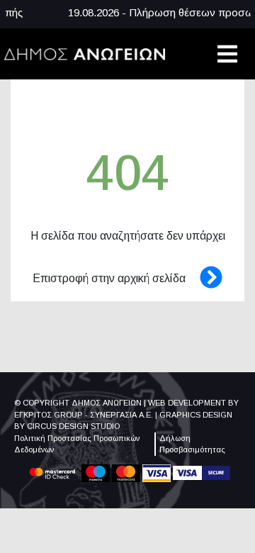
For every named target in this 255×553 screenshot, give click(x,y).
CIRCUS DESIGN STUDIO (73, 426)
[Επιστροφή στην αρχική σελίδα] (204, 278)
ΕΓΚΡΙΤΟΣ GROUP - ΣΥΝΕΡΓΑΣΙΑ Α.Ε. (83, 414)
